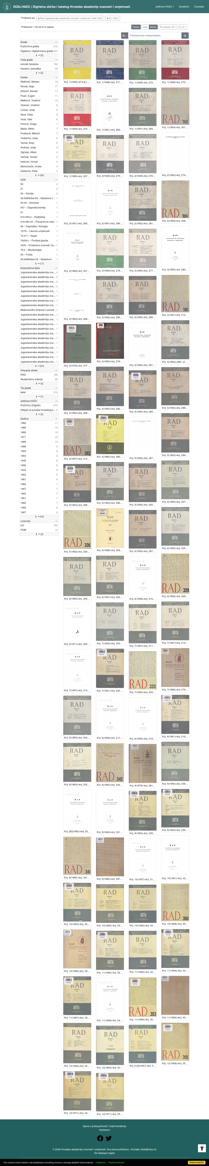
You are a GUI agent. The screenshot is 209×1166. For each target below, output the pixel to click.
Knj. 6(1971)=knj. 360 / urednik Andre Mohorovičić (77, 644)
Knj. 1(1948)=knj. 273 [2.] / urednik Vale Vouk (175, 82)
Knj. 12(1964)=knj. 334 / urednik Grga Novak (110, 1067)
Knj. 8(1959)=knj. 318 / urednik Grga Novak (143, 738)
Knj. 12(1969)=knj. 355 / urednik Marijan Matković (175, 1063)
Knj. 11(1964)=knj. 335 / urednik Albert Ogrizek (175, 970)
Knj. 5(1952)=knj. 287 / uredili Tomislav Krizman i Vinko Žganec (143, 458)
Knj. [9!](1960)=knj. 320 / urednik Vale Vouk (77, 831)
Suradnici (184, 6)
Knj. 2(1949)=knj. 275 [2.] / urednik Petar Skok (110, 176)
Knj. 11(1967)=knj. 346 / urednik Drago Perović (77, 1017)
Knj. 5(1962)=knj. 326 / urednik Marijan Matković (77, 551)
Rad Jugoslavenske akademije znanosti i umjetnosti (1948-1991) (71, 18)
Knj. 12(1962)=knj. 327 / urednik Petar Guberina (77, 1066)
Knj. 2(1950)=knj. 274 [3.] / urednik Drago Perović (175, 175)
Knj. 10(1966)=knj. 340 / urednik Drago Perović (143, 925)
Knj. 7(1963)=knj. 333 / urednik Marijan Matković (143, 692)
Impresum (104, 1129)
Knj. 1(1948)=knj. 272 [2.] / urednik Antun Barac (143, 82)
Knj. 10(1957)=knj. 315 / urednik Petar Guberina (143, 879)
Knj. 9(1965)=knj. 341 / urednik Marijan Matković (77, 877)
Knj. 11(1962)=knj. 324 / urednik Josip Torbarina (110, 972)
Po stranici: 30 (167, 26)
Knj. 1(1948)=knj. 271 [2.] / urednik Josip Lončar (110, 82)
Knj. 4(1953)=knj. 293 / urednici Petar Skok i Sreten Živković (143, 411)
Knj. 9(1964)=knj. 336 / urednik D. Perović (175, 830)
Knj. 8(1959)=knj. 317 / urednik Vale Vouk (110, 738)
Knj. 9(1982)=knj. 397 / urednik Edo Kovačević (110, 879)
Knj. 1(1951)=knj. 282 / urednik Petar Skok (110, 129)
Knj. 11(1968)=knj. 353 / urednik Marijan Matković (143, 1019)
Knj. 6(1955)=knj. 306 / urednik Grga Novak (77, 598)
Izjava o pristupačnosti (95, 1126)
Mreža (153, 26)
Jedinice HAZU (163, 6)
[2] (42, 55)
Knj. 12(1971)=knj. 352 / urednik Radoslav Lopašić (110, 1114)
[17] (42, 263)
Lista (145, 26)
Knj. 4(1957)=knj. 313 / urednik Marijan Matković (77, 458)
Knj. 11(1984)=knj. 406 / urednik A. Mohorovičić (175, 1017)
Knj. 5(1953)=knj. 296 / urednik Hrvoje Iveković (110, 503)
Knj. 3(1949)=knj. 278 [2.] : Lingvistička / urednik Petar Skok (110, 270)
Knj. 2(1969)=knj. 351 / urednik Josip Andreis (77, 271)
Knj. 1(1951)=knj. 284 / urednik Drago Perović (143, 128)
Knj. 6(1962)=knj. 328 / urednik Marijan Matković (175, 596)
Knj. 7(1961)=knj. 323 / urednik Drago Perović (110, 690)
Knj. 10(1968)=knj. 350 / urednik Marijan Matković (175, 923)
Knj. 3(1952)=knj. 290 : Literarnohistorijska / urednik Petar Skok (110, 317)
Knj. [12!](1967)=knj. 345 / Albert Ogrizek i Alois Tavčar (143, 1065)
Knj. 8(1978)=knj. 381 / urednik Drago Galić (143, 785)
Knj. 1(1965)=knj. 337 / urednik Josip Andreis (77, 176)
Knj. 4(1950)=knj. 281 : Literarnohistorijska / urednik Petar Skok (143, 365)
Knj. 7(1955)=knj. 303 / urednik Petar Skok (110, 643)
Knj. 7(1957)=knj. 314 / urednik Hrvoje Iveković (77, 690)
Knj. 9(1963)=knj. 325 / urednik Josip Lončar (143, 833)
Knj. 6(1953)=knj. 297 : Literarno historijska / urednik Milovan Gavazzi (143, 551)
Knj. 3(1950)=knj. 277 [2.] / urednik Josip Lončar (143, 270)
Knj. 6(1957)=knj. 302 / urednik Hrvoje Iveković (110, 597)
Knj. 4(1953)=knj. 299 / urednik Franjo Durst (175, 407)
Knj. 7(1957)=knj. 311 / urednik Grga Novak (143, 646)
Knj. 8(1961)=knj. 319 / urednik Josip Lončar (175, 736)
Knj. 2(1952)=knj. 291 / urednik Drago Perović (143, 223)
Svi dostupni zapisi (104, 1153)
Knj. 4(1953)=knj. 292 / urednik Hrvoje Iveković (110, 408)
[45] (42, 175)
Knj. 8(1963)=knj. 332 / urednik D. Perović (77, 784)
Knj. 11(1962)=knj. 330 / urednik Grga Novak (143, 972)
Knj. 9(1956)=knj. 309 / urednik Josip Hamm (175, 783)
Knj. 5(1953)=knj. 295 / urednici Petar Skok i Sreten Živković (77, 505)
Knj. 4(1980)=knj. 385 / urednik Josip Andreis (110, 456)
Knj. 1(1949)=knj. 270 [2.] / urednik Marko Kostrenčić (77, 128)
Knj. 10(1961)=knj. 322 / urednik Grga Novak (175, 878)
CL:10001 (113, 18)
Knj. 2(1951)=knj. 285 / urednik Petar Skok (110, 223)
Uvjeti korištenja (117, 1126)
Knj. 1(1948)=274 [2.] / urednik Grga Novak (77, 82)
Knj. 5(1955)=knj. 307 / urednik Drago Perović (175, 501)
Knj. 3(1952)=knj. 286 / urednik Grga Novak (77, 319)
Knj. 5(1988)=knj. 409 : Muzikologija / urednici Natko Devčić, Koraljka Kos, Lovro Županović (110, 550)
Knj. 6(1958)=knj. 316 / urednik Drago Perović (143, 598)
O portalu (199, 6)
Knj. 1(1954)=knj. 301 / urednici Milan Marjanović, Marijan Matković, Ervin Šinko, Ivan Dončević (175, 127)
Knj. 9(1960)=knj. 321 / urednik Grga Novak (110, 832)
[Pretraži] (185, 35)
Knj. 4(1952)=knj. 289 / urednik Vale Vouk (77, 413)
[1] (42, 396)
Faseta (136, 26)
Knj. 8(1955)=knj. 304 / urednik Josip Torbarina (77, 737)
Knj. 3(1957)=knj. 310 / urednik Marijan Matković (175, 315)
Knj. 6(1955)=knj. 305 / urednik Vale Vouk (175, 548)
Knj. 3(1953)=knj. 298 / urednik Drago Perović (143, 317)
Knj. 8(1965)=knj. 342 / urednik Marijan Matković (110, 784)
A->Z (181, 26)
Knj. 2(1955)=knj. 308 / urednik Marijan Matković (175, 220)
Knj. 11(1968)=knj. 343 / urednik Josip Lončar (110, 1020)
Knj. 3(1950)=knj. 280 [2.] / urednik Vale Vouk (175, 269)
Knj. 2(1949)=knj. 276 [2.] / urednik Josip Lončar (143, 176)
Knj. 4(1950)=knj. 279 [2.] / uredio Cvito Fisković (110, 361)
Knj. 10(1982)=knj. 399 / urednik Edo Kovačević (77, 971)
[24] (42, 365)
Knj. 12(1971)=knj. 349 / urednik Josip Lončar (77, 1113)
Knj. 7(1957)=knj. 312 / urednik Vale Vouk (175, 643)
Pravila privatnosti (116, 1162)
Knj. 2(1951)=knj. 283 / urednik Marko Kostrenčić (77, 223)
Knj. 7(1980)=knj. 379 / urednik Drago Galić (175, 689)
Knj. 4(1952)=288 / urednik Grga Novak (175, 362)
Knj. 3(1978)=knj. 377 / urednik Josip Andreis (77, 365)
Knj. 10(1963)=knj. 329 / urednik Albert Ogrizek (77, 924)
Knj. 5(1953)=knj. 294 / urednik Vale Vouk (175, 455)
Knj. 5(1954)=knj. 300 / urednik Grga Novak (143, 504)
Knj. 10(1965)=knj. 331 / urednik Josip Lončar (110, 925)
